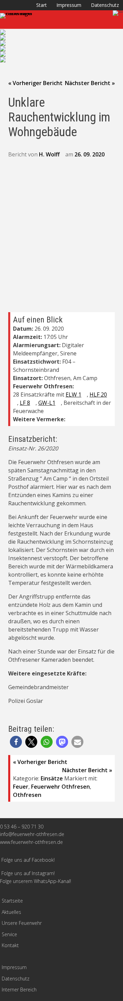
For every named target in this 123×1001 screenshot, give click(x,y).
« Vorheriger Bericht (35, 83)
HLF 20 (98, 394)
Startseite (12, 900)
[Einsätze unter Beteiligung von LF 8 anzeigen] (33, 403)
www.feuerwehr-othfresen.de (31, 842)
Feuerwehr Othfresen (60, 786)
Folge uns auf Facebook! (28, 860)
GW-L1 (46, 403)
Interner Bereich (19, 989)
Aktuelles (11, 912)
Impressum (68, 5)
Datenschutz (105, 5)
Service (9, 934)
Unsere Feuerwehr (22, 923)
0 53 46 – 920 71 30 (21, 826)
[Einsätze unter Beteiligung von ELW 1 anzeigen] (85, 395)
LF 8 (25, 403)
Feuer (20, 786)
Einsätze (52, 778)
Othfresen (27, 795)
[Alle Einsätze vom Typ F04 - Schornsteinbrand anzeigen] (62, 370)
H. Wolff (49, 154)
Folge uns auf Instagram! (28, 873)
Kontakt (10, 945)
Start (41, 5)
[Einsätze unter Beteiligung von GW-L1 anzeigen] (59, 403)
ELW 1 (73, 394)
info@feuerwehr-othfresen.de (32, 834)
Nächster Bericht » (90, 83)
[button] (16, 742)
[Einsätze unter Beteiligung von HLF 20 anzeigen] (15, 403)
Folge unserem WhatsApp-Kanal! (35, 881)
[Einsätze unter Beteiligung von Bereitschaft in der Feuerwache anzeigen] (47, 411)
